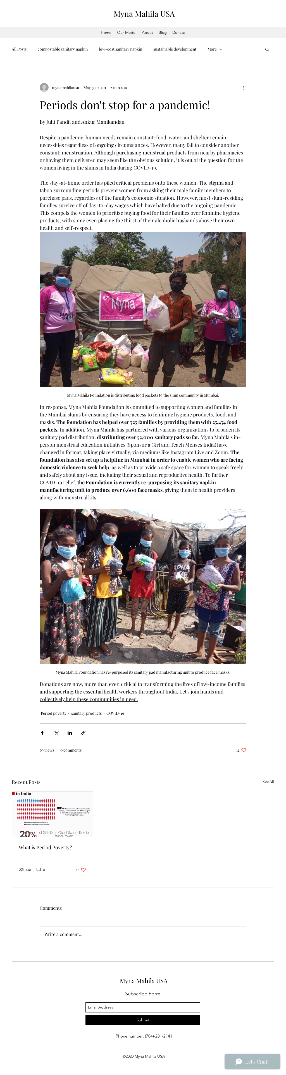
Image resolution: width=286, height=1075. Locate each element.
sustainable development (174, 49)
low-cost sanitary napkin (120, 49)
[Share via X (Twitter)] (56, 732)
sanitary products (86, 713)
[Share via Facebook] (42, 732)
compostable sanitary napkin (63, 49)
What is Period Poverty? (45, 847)
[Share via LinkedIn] (69, 732)
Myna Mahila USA (144, 13)
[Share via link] (83, 732)
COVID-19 (115, 713)
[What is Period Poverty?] (52, 814)
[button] (267, 49)
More (212, 49)
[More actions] (243, 87)
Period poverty (53, 713)
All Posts (19, 49)
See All (268, 781)
